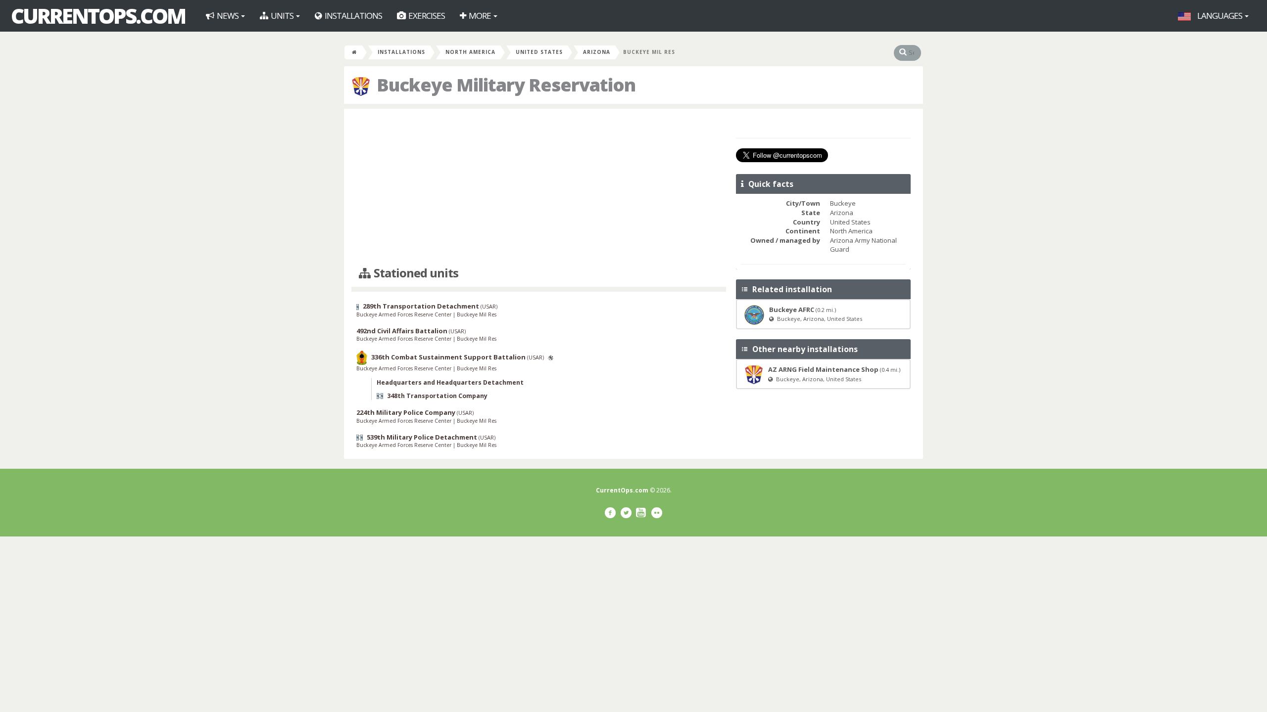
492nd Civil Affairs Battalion (401, 330)
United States (539, 51)
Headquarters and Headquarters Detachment (450, 382)
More (479, 15)
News (227, 15)
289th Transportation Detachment (421, 306)
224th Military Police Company (405, 412)
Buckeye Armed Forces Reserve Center (404, 314)
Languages (1220, 15)
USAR (489, 306)
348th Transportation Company (437, 396)
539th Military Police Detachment (422, 437)
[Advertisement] (538, 188)
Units (282, 15)
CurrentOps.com (98, 15)
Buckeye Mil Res (476, 314)
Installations (352, 15)
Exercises (426, 15)
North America (470, 51)
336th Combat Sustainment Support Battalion (448, 357)
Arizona (596, 51)
